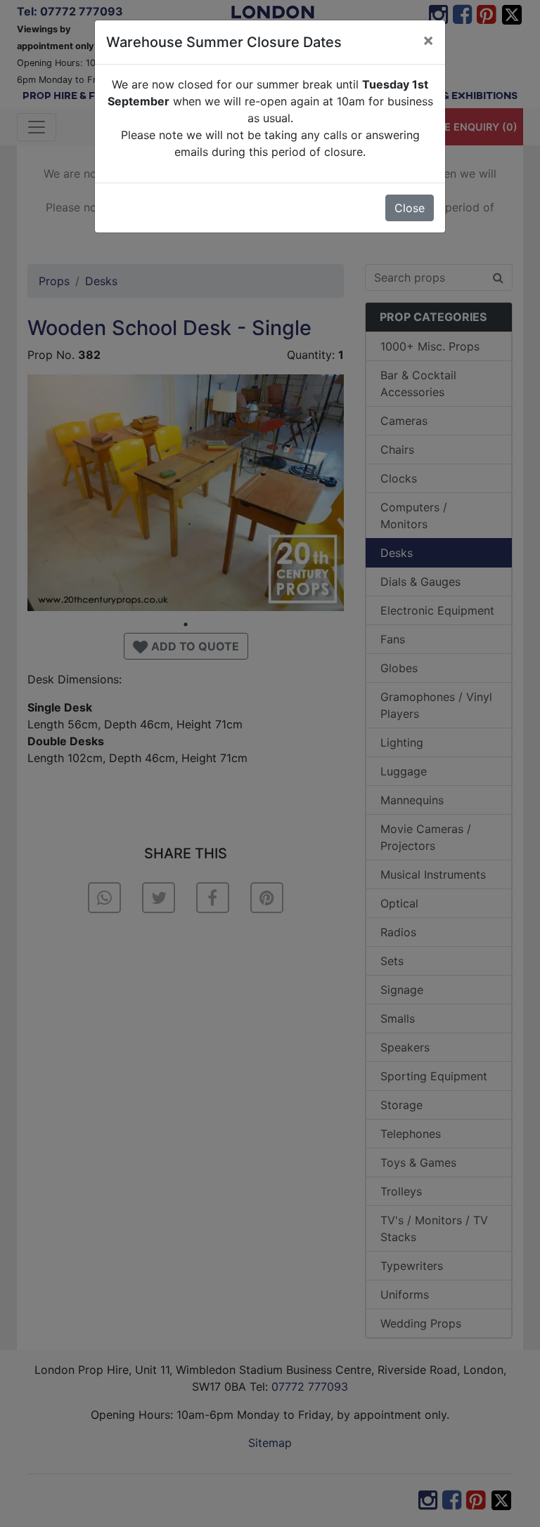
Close (409, 208)
